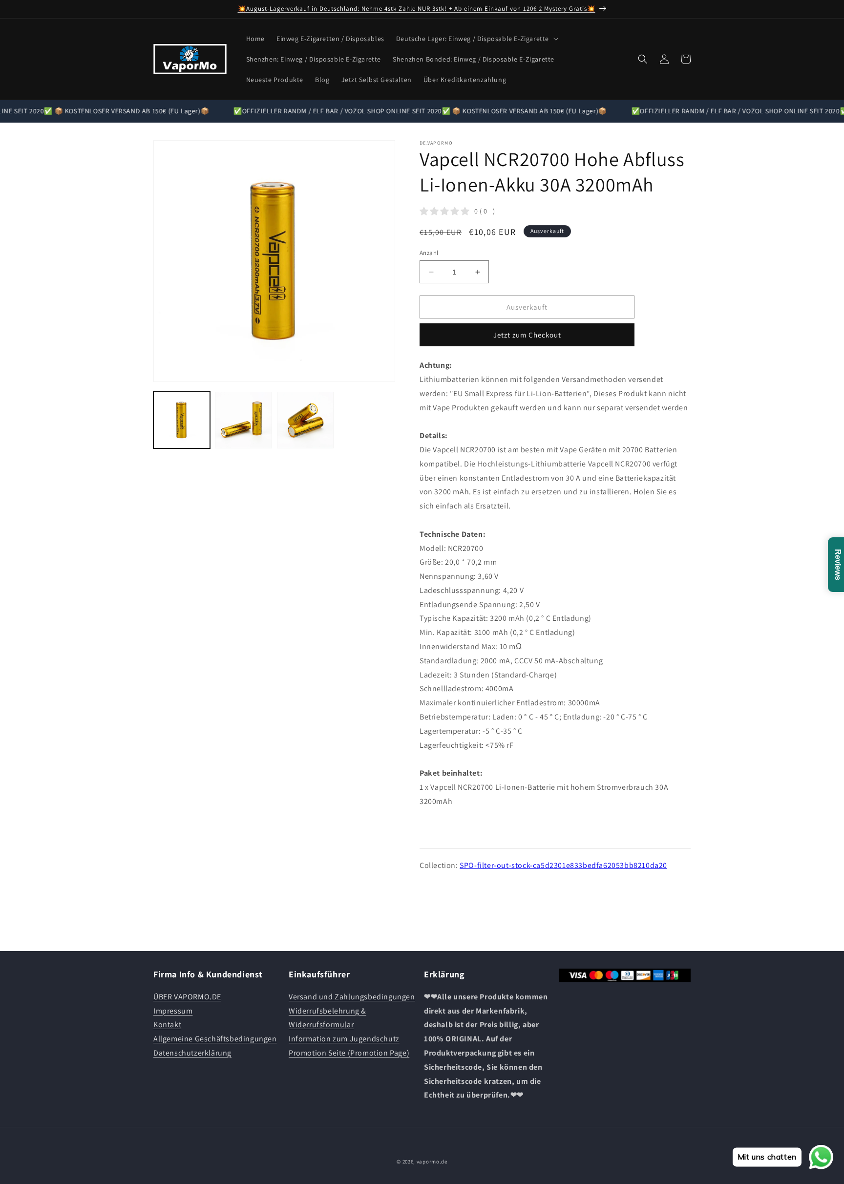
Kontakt (167, 1024)
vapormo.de (432, 1161)
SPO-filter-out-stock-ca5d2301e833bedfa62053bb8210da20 (563, 865)
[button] (476, 38)
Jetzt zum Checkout (527, 335)
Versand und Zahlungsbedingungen (352, 996)
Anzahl (429, 253)
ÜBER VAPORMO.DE (187, 996)
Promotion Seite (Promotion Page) (349, 1052)
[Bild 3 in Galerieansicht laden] (305, 420)
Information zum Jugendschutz (344, 1039)
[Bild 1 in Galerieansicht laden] (181, 420)
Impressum (172, 1010)
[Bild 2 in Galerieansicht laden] (243, 420)
